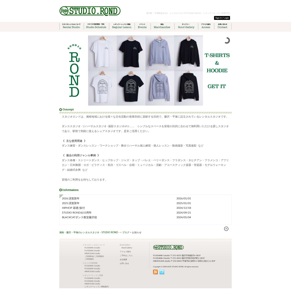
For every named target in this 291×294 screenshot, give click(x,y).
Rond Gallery (127, 248)
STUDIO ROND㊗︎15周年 (77, 212)
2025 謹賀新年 (70, 203)
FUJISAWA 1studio (92, 248)
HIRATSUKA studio (92, 253)
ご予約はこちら (126, 255)
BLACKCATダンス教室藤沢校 (79, 217)
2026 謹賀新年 (70, 198)
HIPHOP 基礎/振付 (73, 208)
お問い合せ (124, 263)
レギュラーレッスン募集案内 (97, 287)
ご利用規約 (89, 259)
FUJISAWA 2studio (92, 251)
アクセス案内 (125, 252)
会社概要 (123, 259)
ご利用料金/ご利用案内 (94, 256)
